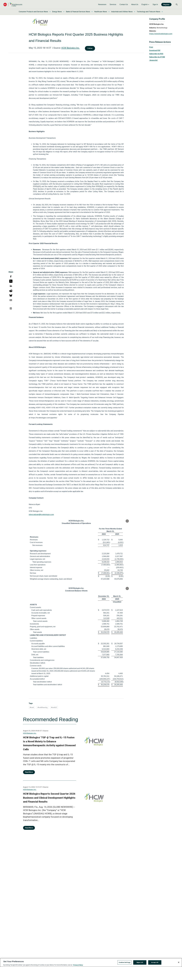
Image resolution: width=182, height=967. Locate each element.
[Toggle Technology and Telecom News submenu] (162, 12)
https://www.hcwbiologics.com (160, 34)
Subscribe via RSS (156, 54)
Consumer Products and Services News (33, 12)
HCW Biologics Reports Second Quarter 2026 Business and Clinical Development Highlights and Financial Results (49, 797)
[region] (91, 962)
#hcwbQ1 (54, 707)
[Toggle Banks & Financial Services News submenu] (92, 12)
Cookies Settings (124, 962)
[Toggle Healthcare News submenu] (109, 12)
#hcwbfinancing (42, 707)
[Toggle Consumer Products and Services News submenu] (50, 12)
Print (151, 47)
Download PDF (154, 50)
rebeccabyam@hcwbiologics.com (41, 515)
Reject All (140, 962)
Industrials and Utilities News (122, 12)
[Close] (178, 962)
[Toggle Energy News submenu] (64, 12)
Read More (29, 772)
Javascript (153, 60)
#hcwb (32, 707)
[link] (102, 4)
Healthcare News (100, 12)
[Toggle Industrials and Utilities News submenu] (135, 12)
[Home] (12, 4)
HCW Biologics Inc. (70, 48)
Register (166, 4)
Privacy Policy (78, 965)
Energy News (57, 12)
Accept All (154, 962)
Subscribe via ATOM (157, 57)
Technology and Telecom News (148, 12)
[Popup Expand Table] (127, 521)
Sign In (155, 4)
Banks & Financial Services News (78, 12)
